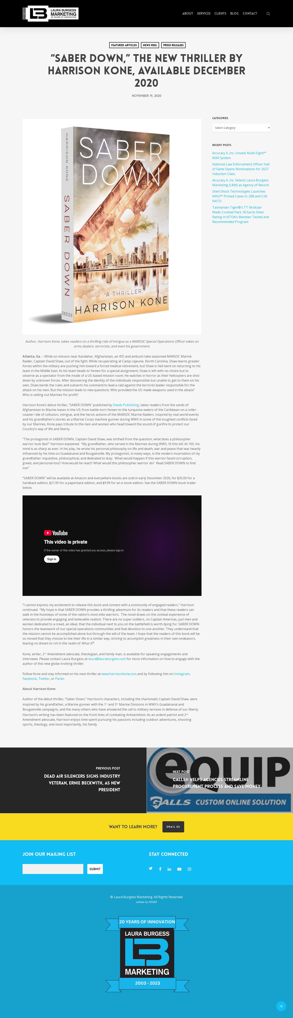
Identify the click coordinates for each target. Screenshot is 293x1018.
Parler (59, 678)
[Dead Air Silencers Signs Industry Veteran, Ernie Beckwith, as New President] (73, 780)
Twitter (43, 678)
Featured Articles (124, 45)
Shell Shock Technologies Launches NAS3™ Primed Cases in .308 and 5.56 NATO (239, 196)
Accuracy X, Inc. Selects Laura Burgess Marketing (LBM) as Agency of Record (240, 182)
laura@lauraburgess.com (107, 659)
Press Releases (173, 45)
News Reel (150, 45)
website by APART (146, 902)
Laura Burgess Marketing (133, 897)
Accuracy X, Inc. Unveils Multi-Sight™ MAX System (239, 155)
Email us (173, 826)
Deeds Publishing (126, 405)
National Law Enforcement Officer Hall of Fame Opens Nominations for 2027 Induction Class (240, 169)
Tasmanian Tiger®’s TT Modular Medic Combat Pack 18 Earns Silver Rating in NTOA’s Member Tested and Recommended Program (240, 214)
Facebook (30, 678)
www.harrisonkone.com (119, 674)
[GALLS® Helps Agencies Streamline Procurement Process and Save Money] (219, 780)
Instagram (181, 674)
